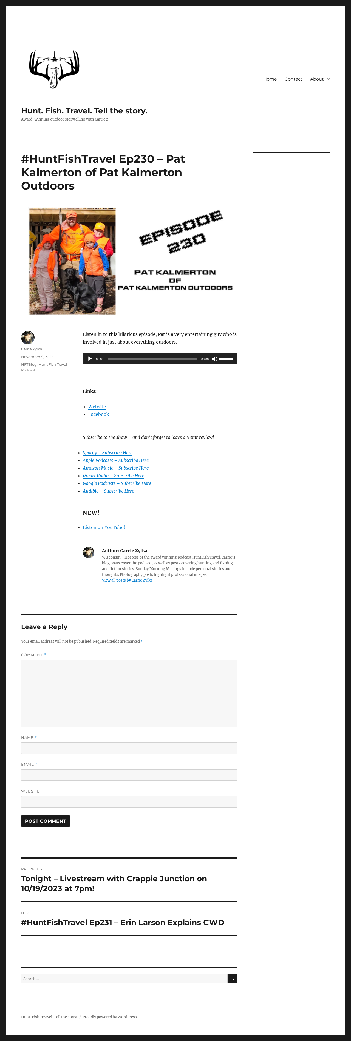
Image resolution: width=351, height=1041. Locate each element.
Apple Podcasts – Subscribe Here (116, 460)
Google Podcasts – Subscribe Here (117, 483)
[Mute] (214, 359)
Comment (33, 655)
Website (97, 406)
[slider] (226, 358)
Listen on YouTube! (104, 527)
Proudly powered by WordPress (110, 1017)
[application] (160, 358)
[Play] (90, 359)
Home (270, 79)
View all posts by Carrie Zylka (127, 580)
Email (29, 764)
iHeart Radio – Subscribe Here (113, 475)
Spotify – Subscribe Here (107, 452)
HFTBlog (29, 364)
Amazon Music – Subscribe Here (116, 468)
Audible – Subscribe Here (108, 491)
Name (29, 737)
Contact (293, 79)
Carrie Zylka (31, 349)
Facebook (98, 414)
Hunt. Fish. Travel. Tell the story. (84, 110)
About (317, 79)
